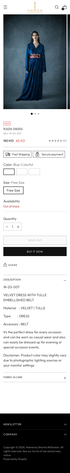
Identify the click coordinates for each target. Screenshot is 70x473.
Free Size (13, 190)
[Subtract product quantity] (18, 226)
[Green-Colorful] (21, 172)
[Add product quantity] (7, 226)
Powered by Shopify (15, 459)
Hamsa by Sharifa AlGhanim (42, 447)
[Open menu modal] (5, 7)
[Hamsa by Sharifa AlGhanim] (35, 7)
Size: (13, 182)
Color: (18, 164)
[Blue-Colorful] (9, 172)
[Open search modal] (56, 7)
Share (12, 265)
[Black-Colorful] (34, 172)
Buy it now (35, 251)
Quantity (9, 219)
